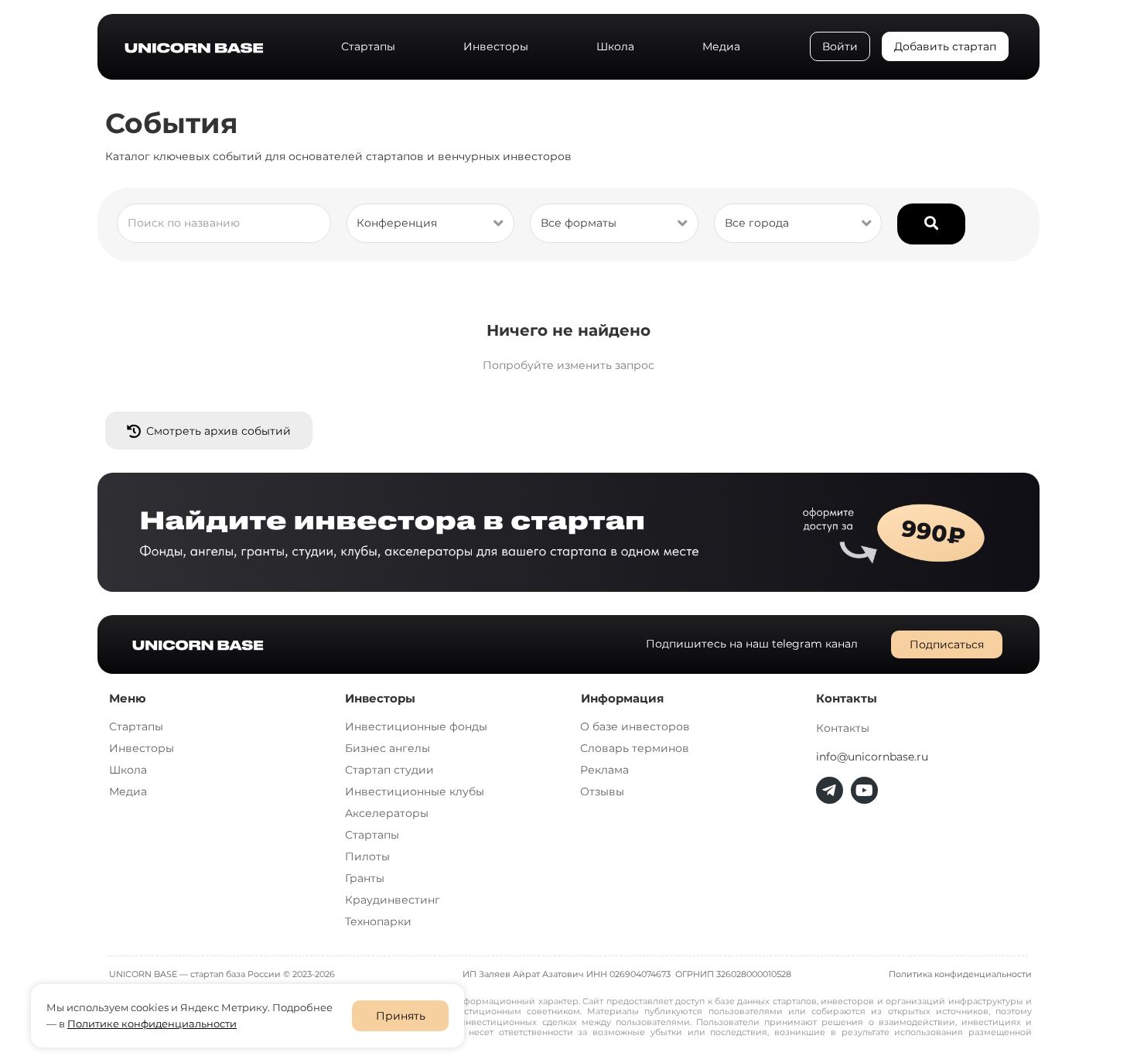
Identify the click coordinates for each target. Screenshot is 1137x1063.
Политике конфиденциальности (152, 1023)
